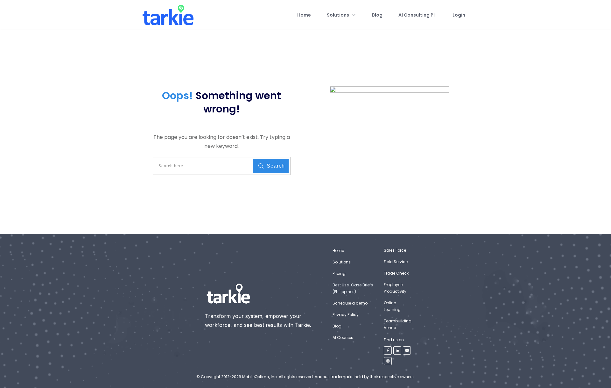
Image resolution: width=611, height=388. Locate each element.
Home (338, 250)
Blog (337, 326)
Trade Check (396, 273)
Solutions (342, 262)
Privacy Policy (346, 314)
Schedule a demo (350, 303)
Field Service (396, 261)
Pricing (339, 273)
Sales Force (395, 250)
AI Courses (343, 337)
